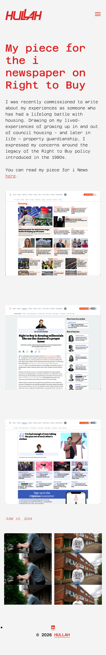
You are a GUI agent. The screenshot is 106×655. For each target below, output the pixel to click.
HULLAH (62, 634)
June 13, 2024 (18, 519)
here (10, 176)
